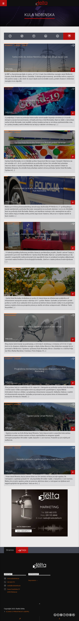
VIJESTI (24, 45)
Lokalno (17, 45)
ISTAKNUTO (9, 45)
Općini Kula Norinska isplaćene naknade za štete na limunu (40, 281)
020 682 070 (11, 582)
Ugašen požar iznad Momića (40, 415)
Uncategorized (10, 315)
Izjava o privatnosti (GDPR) (17, 611)
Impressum (32, 580)
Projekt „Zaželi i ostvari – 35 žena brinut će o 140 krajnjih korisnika (40, 235)
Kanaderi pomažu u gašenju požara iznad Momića (40, 459)
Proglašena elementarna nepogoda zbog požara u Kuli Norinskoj (40, 370)
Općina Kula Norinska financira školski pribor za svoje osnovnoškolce (40, 143)
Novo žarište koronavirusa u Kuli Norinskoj (40, 100)
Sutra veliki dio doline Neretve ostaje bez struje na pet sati (40, 56)
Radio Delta (8, 69)
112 (6, 178)
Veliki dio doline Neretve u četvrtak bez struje (39, 326)
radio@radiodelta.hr (14, 586)
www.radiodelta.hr (13, 578)
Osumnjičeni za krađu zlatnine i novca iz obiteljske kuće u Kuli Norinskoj (40, 189)
